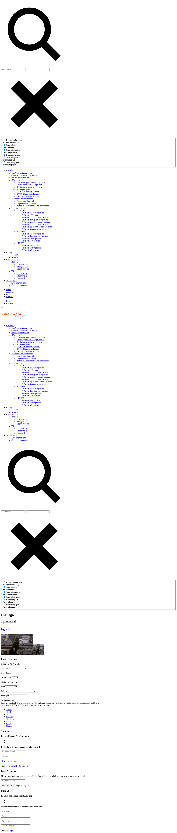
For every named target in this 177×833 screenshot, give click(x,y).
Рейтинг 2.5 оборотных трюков (35, 224)
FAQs (8, 294)
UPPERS (20, 243)
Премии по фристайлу (26, 201)
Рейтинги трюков (19, 208)
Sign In (26, 785)
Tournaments (11, 280)
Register (9, 303)
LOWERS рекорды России (28, 192)
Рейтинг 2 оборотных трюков (35, 220)
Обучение (15, 180)
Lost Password (22, 766)
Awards (14, 257)
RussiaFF (10, 171)
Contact (9, 296)
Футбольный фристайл (21, 173)
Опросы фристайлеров (27, 203)
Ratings (9, 252)
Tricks (13, 271)
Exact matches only (14, 140)
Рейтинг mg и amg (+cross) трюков (37, 227)
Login (8, 301)
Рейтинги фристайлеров (22, 199)
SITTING (21, 231)
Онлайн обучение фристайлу (24, 175)
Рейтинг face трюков (31, 245)
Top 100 (14, 255)
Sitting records (22, 266)
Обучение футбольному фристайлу (32, 182)
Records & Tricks (13, 259)
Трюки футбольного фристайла (30, 185)
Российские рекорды (20, 189)
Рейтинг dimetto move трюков (35, 236)
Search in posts (12, 157)
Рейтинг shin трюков (31, 241)
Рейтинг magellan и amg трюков (36, 222)
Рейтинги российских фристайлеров (33, 206)
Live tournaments (18, 283)
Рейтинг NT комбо (30, 215)
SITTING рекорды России (28, 194)
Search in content (13, 150)
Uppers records (23, 269)
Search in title (11, 145)
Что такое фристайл (20, 178)
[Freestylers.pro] (14, 321)
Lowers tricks (22, 273)
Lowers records (23, 264)
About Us (10, 292)
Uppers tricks (22, 278)
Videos (9, 710)
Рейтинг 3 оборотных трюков (35, 229)
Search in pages (12, 162)
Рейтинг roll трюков (30, 250)
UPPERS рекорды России (28, 196)
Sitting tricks (22, 276)
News (8, 289)
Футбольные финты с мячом (29, 187)
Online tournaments (19, 285)
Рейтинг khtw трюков (31, 238)
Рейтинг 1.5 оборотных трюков (35, 217)
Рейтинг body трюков (31, 248)
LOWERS (21, 210)
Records (14, 262)
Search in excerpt (13, 155)
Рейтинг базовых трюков (33, 213)
